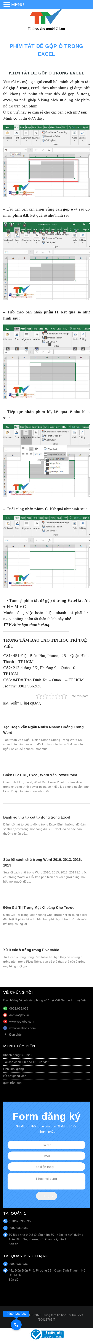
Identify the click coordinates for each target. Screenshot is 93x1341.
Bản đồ (13, 1243)
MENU (17, 4)
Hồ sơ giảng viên (14, 1075)
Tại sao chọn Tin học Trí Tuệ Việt (25, 1062)
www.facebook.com (22, 1028)
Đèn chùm (16, 1034)
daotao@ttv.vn (19, 1015)
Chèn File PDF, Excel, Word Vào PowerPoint (40, 775)
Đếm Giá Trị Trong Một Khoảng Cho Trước (38, 907)
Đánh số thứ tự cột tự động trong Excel (36, 817)
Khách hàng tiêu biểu (17, 1055)
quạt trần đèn (12, 1082)
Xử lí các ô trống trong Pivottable (31, 950)
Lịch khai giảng (13, 1069)
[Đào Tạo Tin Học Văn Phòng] (46, 19)
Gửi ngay (46, 1196)
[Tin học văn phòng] (46, 1334)
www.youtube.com (21, 1021)
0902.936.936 (18, 1008)
